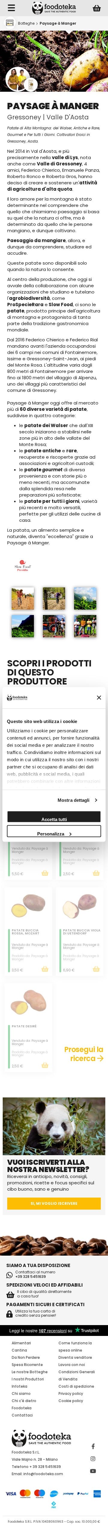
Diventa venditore (75, 1357)
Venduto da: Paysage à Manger (30, 850)
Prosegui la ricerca (84, 1053)
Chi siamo (21, 1393)
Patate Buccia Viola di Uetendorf (81, 932)
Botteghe (26, 23)
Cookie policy (70, 1400)
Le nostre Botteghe (30, 1371)
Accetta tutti (54, 819)
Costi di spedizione (76, 1386)
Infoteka (19, 1386)
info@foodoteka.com (43, 1473)
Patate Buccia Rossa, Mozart (25, 932)
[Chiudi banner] (99, 698)
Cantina (19, 1350)
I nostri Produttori (28, 1379)
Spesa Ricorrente (27, 1364)
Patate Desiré (24, 1027)
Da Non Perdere (26, 1357)
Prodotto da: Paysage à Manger (30, 862)
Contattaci (22, 1415)
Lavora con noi (71, 1364)
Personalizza (50, 833)
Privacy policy (70, 1393)
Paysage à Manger (58, 23)
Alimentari (21, 1343)
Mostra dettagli (74, 800)
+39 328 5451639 (30, 1277)
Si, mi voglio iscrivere (54, 1203)
